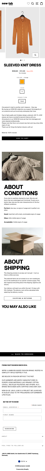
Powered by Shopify (22, 469)
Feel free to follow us (13, 445)
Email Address (11, 407)
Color (22, 77)
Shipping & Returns (22, 298)
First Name (8, 414)
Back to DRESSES (24, 354)
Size (22, 88)
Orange (22, 81)
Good (22, 101)
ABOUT (4, 436)
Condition (22, 97)
